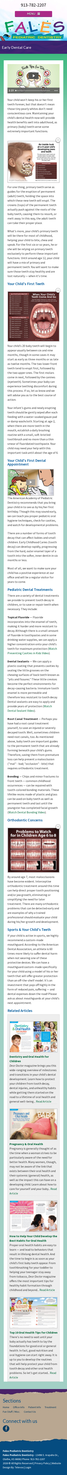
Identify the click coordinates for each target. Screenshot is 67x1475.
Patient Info (34, 1407)
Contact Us (30, 1411)
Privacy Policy (42, 1463)
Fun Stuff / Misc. (11, 1411)
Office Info (19, 1407)
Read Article (43, 1101)
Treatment (50, 1407)
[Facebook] (6, 1428)
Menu (31, 14)
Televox (19, 1467)
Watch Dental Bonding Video (27, 812)
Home (6, 1407)
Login (28, 1467)
